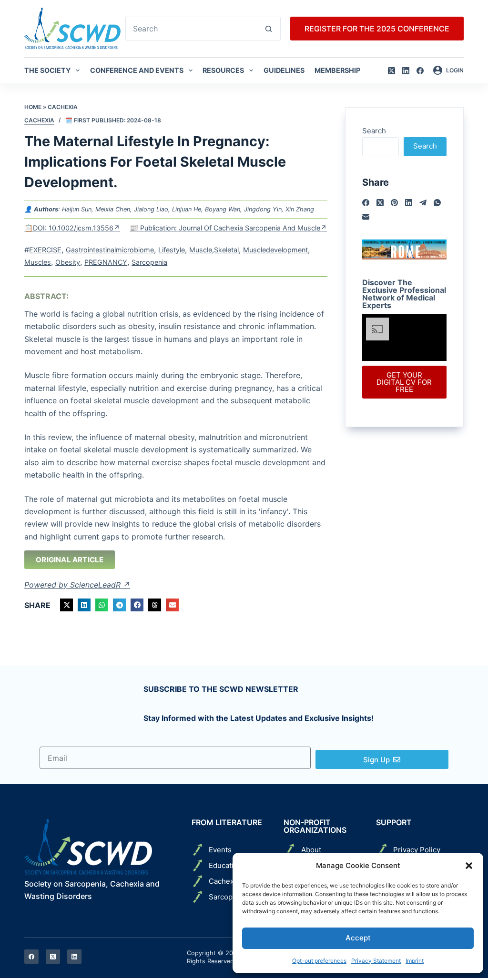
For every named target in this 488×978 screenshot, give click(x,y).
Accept (358, 937)
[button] (469, 865)
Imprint (415, 960)
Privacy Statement (376, 960)
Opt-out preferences (319, 960)
